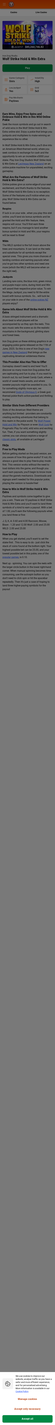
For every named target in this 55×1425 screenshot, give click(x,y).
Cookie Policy (22, 1391)
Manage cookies (27, 1399)
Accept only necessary (27, 1408)
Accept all (27, 1418)
